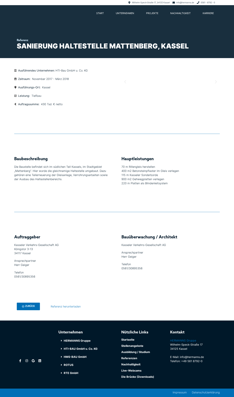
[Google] (33, 360)
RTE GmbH (71, 373)
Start (100, 13)
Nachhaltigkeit (180, 13)
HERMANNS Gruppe (77, 340)
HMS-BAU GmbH (75, 357)
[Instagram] (26, 360)
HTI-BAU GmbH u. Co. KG (80, 348)
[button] (85, 341)
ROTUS (68, 365)
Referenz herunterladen (66, 306)
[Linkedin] (39, 360)
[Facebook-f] (20, 360)
